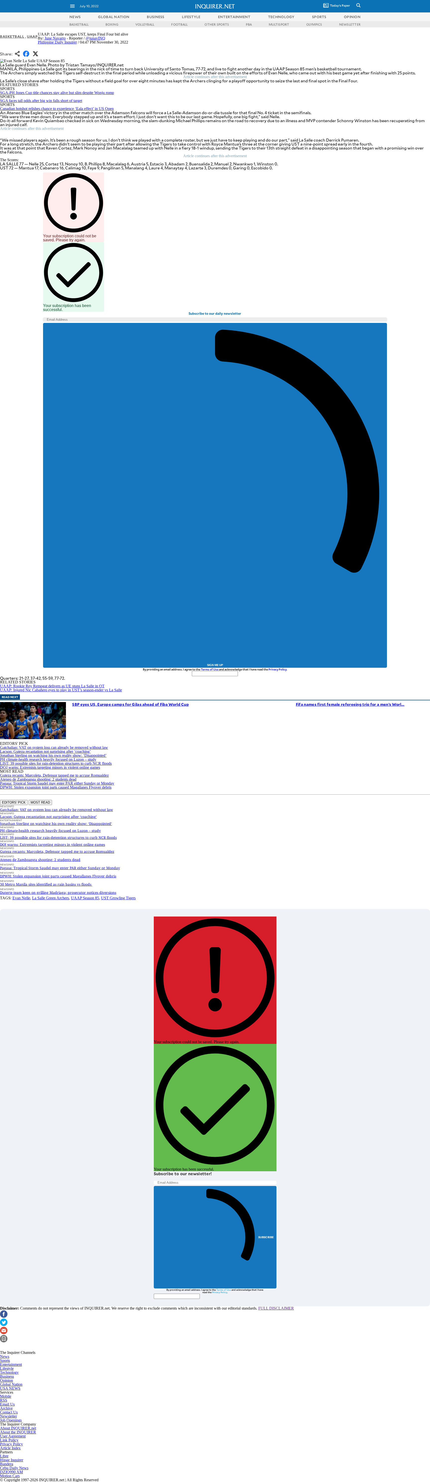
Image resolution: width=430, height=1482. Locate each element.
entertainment (234, 16)
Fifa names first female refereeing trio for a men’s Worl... (350, 704)
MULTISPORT (279, 24)
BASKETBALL (79, 24)
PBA (249, 24)
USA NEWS (10, 1388)
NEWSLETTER (350, 24)
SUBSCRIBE (266, 1237)
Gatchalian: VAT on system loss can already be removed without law (54, 747)
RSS (3, 1400)
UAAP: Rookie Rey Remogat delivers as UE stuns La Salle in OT (52, 686)
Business (7, 1376)
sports (319, 16)
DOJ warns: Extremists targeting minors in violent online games (50, 767)
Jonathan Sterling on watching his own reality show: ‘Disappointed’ (53, 755)
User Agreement (13, 1436)
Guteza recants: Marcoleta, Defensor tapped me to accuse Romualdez (54, 775)
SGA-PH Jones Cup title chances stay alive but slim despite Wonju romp (57, 93)
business (155, 16)
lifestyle (191, 16)
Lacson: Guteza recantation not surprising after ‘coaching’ (45, 751)
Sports (5, 1360)
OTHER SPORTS (217, 24)
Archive (6, 1408)
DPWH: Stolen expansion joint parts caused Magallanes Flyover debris (55, 787)
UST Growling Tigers (118, 898)
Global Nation (11, 1384)
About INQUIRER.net (18, 1428)
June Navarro (55, 38)
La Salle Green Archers (50, 898)
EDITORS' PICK (14, 802)
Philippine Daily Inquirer (57, 42)
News (75, 16)
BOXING (112, 24)
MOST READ (40, 802)
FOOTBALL (179, 24)
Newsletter (8, 1416)
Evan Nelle (21, 898)
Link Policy (9, 1440)
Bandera (6, 1464)
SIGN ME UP (215, 665)
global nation (113, 16)
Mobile (5, 1396)
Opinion (6, 1380)
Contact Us (9, 1412)
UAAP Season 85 (85, 898)
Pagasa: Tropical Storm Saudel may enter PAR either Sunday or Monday (57, 783)
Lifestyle (7, 1368)
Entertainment (11, 1364)
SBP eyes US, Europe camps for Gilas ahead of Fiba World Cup (130, 704)
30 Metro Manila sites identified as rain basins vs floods (46, 884)
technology (281, 16)
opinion (352, 16)
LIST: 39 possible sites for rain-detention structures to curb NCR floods (56, 763)
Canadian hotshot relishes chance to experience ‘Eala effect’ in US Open (57, 108)
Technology (9, 1372)
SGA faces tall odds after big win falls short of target (41, 101)
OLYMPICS (314, 24)
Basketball (12, 36)
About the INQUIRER (18, 1432)
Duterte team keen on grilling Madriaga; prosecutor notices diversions (58, 892)
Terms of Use (209, 669)
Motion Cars (10, 1476)
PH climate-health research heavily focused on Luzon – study (48, 759)
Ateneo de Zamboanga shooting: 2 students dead (38, 779)
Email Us (7, 1404)
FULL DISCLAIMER (276, 1308)
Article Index (10, 1448)
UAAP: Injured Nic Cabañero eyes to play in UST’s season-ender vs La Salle (61, 690)
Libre (4, 1456)
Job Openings (11, 1420)
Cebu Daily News (14, 1468)
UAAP (32, 36)
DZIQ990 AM (11, 1472)
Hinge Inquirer (11, 1460)
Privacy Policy (278, 669)
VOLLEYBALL (144, 24)
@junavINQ (95, 38)
